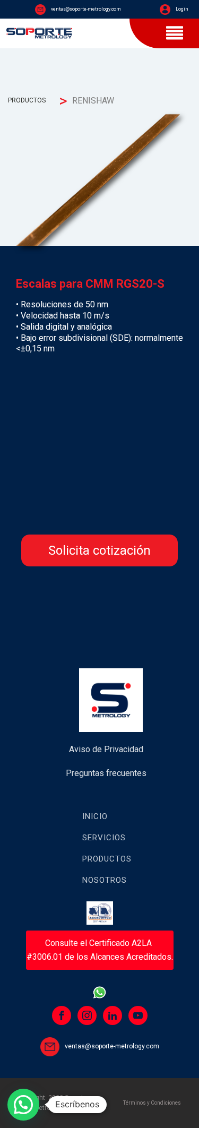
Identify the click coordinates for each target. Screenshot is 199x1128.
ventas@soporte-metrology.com (86, 9)
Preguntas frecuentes (106, 773)
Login (182, 9)
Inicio (95, 816)
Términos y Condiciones (152, 1103)
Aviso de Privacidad (106, 749)
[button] (23, 1105)
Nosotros (104, 880)
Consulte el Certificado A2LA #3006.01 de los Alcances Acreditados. (100, 950)
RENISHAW (93, 101)
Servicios (104, 837)
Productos (107, 859)
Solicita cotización (99, 550)
